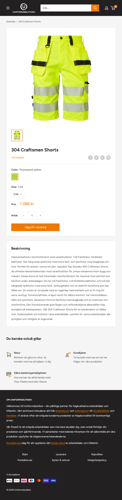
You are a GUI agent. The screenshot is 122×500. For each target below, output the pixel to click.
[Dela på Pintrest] (96, 157)
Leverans (61, 454)
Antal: (14, 215)
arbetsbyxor (62, 410)
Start (25, 454)
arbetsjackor (82, 410)
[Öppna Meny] (8, 8)
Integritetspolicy (97, 460)
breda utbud (58, 443)
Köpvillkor (97, 454)
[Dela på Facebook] (90, 157)
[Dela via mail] (108, 157)
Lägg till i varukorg (35, 227)
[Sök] (95, 7)
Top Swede (17, 157)
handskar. (11, 415)
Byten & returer (61, 460)
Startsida (10, 21)
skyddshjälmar (101, 410)
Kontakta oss (13, 443)
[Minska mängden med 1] (23, 215)
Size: (17, 186)
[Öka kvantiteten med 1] (40, 215)
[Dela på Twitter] (102, 157)
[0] (113, 8)
